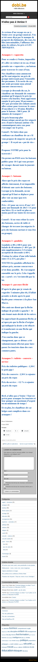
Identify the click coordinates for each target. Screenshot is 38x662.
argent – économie (7, 502)
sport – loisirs (5, 541)
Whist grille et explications (11, 444)
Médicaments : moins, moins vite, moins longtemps (16, 568)
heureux (33, 634)
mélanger (18, 640)
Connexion (5, 611)
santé (3, 533)
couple (29, 628)
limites (28, 637)
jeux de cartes (7, 547)
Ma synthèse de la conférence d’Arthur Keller (14, 573)
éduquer (18, 650)
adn (2, 628)
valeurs (20, 647)
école (32, 647)
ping (4, 549)
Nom (5, 471)
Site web (6, 478)
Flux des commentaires (8, 616)
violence (26, 647)
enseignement (6, 519)
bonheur (4, 508)
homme (4, 637)
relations (4, 527)
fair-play (8, 634)
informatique (9, 637)
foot (4, 544)
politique (4, 524)
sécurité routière (6, 538)
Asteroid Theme (33, 660)
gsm (30, 634)
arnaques (4, 505)
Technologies (5, 553)
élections (25, 651)
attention (6, 628)
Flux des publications (7, 613)
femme (13, 634)
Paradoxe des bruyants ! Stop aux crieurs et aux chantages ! (18, 576)
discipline (14, 631)
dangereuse (4, 631)
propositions (32, 640)
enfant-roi (22, 631)
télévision (16, 647)
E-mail (6, 475)
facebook (4, 634)
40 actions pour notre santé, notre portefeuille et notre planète (18, 565)
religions (4, 530)
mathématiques (5, 640)
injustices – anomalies (8, 522)
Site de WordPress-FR (8, 619)
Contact (14, 597)
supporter (21, 644)
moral (13, 640)
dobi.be (19, 5)
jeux (25, 637)
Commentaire (8, 456)
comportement (22, 628)
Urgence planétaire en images (10, 571)
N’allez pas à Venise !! (14, 21)
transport (4, 647)
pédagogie (5, 644)
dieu (8, 631)
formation (24, 634)
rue (9, 644)
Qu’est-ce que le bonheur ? (27, 444)
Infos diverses (18, 13)
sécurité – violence (7, 536)
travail (3, 556)
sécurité (28, 643)
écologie (4, 513)
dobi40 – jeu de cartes (20, 590)
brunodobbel (23, 26)
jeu (23, 637)
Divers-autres (5, 510)
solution (16, 644)
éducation (4, 516)
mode (10, 640)
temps (33, 644)
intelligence (17, 637)
